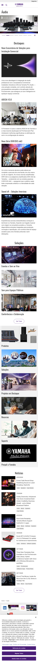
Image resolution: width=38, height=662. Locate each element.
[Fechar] (36, 617)
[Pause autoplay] (35, 35)
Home (3, 600)
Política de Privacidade (19, 644)
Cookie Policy (31, 644)
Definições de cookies (19, 648)
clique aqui (11, 640)
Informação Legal (7, 644)
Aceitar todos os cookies (19, 658)
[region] (19, 638)
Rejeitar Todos (19, 653)
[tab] (4, 35)
